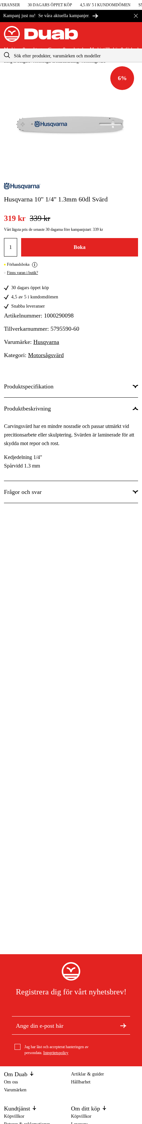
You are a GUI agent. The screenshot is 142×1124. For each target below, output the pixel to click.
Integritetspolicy (55, 1052)
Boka (80, 247)
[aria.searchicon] (7, 55)
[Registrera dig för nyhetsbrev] (123, 1025)
